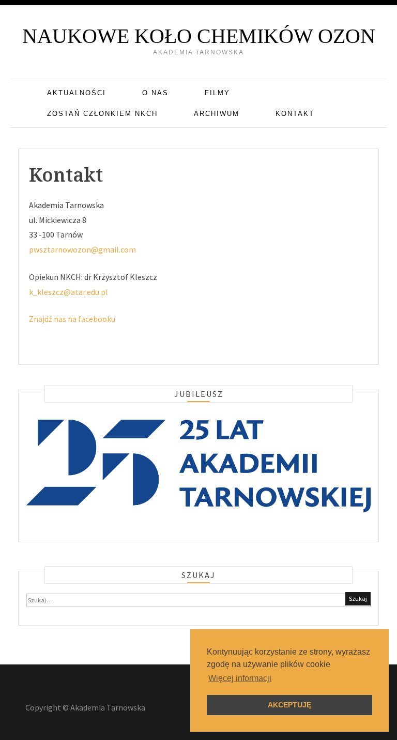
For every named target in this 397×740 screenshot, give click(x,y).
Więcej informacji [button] (239, 678)
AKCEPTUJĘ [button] (289, 705)
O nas (155, 93)
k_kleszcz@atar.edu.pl (68, 292)
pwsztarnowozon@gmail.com (82, 249)
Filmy (217, 93)
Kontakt (295, 113)
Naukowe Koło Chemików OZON (198, 36)
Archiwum (216, 113)
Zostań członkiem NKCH (102, 113)
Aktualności (76, 93)
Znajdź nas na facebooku (72, 319)
